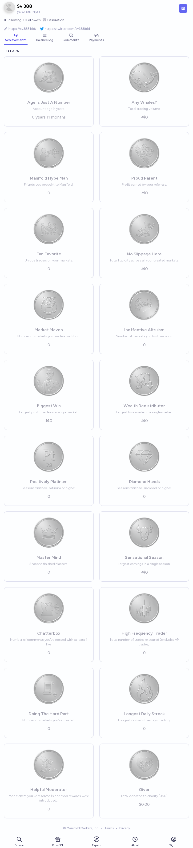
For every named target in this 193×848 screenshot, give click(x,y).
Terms (109, 828)
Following (12, 20)
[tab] (16, 38)
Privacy (124, 828)
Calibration (55, 20)
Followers (32, 20)
